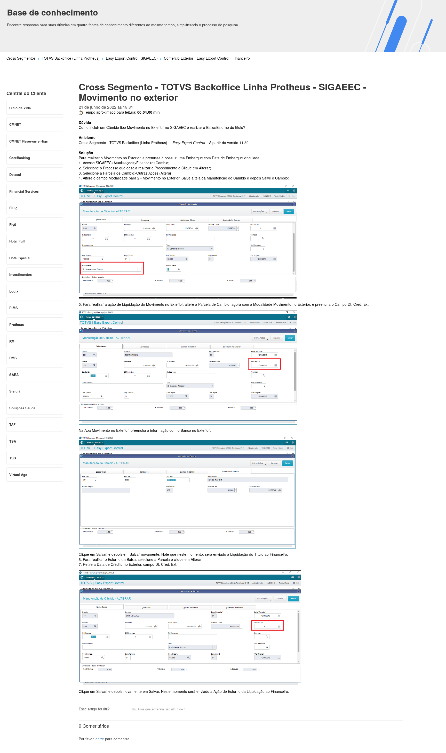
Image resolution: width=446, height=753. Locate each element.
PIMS (13, 307)
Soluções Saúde (22, 407)
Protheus (16, 324)
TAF (12, 424)
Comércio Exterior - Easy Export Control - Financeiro (207, 58)
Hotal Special (19, 257)
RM (11, 341)
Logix (13, 291)
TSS (12, 458)
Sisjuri (14, 391)
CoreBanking (19, 157)
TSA (12, 441)
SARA (14, 374)
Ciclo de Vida (20, 107)
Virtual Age (18, 474)
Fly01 (13, 224)
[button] (116, 709)
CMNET (15, 124)
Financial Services (24, 191)
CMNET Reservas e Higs (28, 141)
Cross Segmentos (21, 58)
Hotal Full (17, 241)
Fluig (13, 207)
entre (99, 738)
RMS (13, 357)
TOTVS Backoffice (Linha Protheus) (71, 58)
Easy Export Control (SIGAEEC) (132, 58)
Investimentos (20, 274)
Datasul (15, 174)
